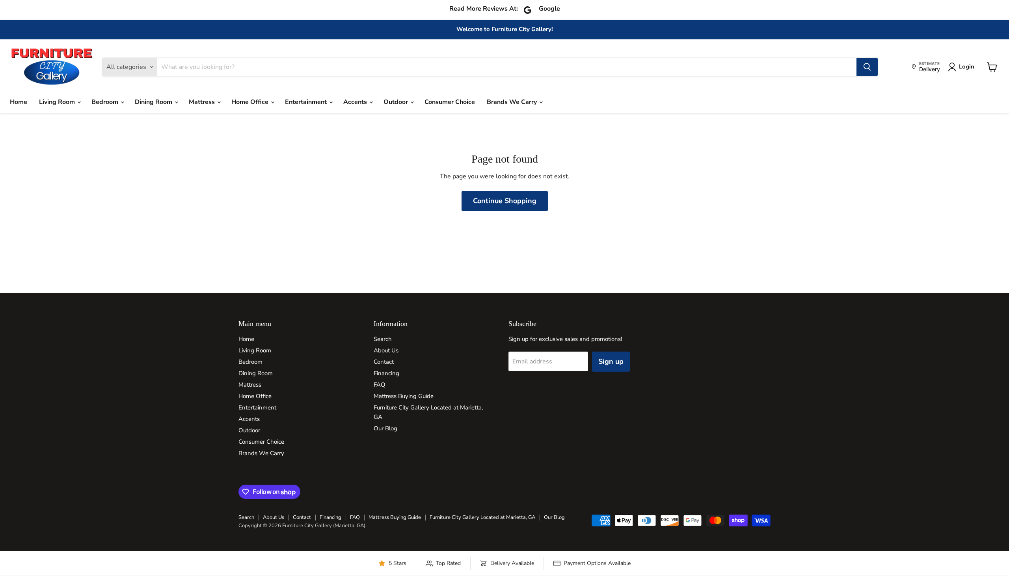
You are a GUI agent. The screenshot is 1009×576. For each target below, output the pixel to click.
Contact (384, 362)
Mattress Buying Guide (404, 396)
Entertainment (306, 102)
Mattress (202, 102)
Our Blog (385, 428)
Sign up (611, 361)
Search (383, 339)
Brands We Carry (512, 102)
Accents (356, 102)
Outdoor (396, 102)
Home (18, 102)
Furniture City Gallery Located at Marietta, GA (482, 517)
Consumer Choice (449, 102)
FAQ (379, 385)
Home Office (250, 102)
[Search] (867, 67)
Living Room (57, 102)
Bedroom (105, 102)
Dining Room (154, 102)
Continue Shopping (504, 201)
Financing (386, 373)
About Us (386, 350)
